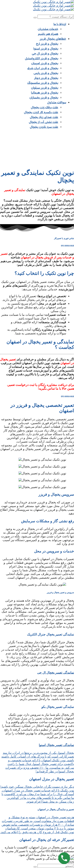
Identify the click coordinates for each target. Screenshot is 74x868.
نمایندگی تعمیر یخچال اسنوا (56, 745)
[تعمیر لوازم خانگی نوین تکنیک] (53, 2)
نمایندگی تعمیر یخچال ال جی (55, 672)
